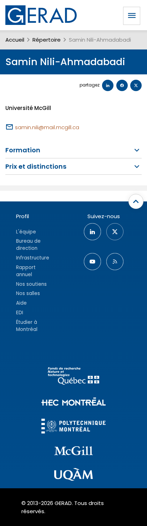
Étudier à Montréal (26, 326)
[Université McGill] (73, 452)
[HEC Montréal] (73, 402)
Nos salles (28, 293)
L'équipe (26, 231)
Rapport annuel (26, 271)
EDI (19, 312)
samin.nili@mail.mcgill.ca (47, 127)
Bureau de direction (28, 245)
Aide (21, 303)
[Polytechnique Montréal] (73, 427)
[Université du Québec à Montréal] (73, 475)
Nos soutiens (31, 284)
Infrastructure (32, 257)
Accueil (14, 39)
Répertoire (46, 39)
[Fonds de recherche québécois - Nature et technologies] (73, 377)
